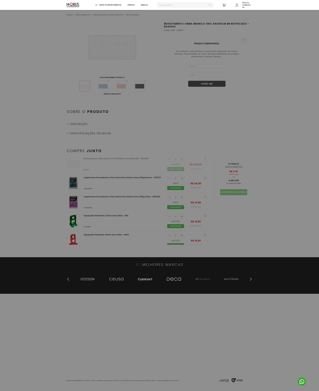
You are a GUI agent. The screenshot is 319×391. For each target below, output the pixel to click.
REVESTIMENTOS (83, 15)
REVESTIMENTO (133, 15)
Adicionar (175, 188)
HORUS (70, 15)
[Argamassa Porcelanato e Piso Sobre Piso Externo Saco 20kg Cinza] (73, 203)
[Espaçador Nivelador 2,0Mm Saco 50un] (73, 222)
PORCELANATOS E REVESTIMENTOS (108, 15)
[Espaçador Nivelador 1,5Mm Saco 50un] (73, 242)
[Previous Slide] (68, 279)
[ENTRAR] (243, 5)
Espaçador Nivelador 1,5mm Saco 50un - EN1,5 (106, 235)
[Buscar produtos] (210, 5)
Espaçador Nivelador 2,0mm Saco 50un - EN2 (106, 215)
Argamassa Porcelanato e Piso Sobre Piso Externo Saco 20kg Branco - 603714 (122, 177)
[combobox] (185, 5)
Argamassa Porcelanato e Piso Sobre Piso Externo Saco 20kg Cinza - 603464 (122, 196)
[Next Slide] (250, 279)
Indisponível (176, 169)
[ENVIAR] (207, 84)
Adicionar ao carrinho (233, 192)
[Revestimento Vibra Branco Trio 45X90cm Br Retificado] (73, 165)
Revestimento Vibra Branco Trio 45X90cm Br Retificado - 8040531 (116, 158)
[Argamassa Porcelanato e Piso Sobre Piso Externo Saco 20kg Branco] (73, 184)
